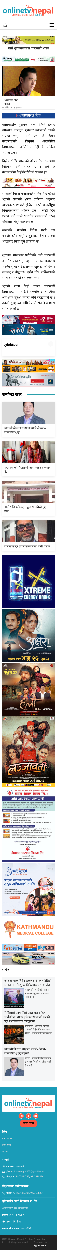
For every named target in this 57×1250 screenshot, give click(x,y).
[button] (52, 25)
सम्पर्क (5, 1151)
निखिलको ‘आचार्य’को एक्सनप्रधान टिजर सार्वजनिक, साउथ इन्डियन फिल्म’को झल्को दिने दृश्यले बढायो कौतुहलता (27, 1017)
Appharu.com (40, 1245)
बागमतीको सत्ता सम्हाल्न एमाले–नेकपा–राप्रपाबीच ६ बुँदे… (25, 430)
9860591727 (22, 1176)
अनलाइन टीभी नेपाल (11, 102)
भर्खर (5, 970)
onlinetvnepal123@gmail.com (27, 1171)
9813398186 (37, 1176)
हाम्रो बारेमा (7, 1138)
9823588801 (37, 1193)
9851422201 (22, 1193)
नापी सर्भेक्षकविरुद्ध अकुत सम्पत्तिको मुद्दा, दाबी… (25, 509)
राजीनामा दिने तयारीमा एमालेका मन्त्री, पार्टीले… (28, 546)
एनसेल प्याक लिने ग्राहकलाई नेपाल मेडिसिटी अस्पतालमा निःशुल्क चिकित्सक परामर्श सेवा (27, 983)
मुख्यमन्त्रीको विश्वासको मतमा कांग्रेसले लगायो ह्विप (27, 469)
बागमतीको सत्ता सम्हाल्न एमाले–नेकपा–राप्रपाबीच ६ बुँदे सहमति (25, 1051)
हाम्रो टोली (28, 1123)
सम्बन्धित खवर (11, 394)
